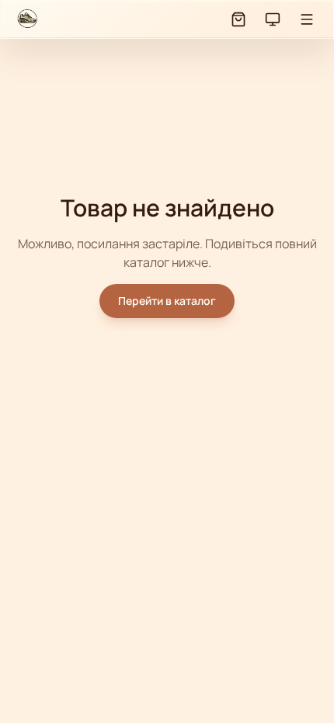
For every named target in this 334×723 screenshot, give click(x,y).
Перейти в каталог (167, 300)
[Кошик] (238, 19)
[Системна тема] (273, 19)
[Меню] (307, 19)
